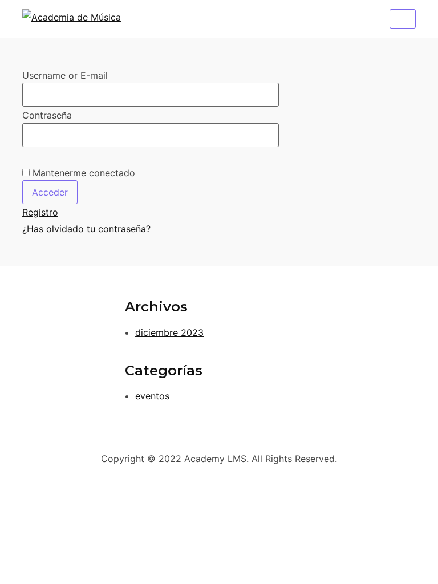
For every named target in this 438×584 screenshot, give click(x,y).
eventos (152, 396)
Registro (40, 212)
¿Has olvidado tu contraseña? (86, 228)
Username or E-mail (65, 75)
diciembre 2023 (169, 332)
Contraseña (47, 115)
